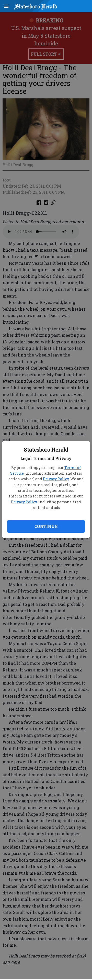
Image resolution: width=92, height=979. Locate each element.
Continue (45, 526)
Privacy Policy (56, 478)
